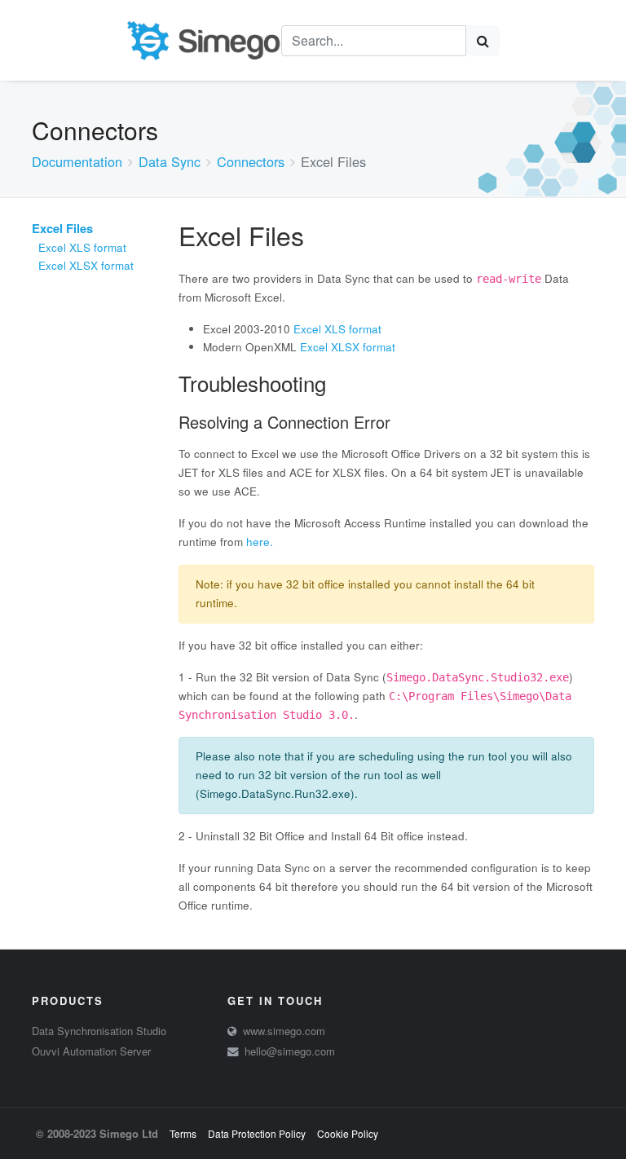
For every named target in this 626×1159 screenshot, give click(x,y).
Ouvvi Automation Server (91, 1051)
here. (259, 541)
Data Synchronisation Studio (99, 1030)
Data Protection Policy (257, 1133)
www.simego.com (284, 1030)
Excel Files (62, 228)
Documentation (77, 161)
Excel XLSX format (86, 265)
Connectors (250, 161)
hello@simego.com (290, 1051)
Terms (183, 1133)
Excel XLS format (82, 247)
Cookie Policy (347, 1133)
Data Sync (170, 161)
